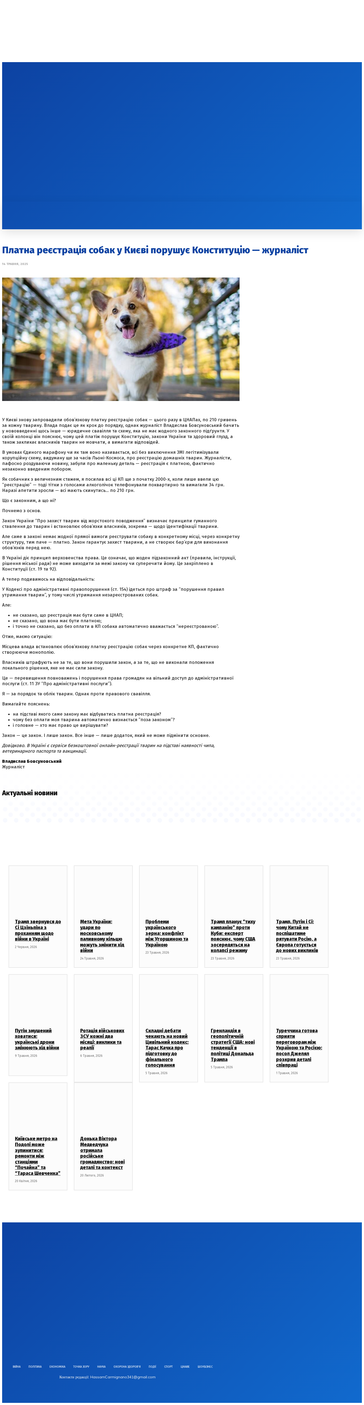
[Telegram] (57, 132)
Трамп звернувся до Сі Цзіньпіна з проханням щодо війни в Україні (38, 930)
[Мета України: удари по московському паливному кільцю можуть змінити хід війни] (103, 889)
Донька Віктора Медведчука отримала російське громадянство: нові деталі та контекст (102, 1153)
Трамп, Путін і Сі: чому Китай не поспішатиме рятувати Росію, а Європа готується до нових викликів (297, 936)
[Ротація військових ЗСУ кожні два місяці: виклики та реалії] (103, 998)
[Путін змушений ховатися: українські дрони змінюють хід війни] (38, 998)
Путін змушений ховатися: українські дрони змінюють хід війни (37, 1039)
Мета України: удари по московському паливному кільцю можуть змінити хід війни (102, 936)
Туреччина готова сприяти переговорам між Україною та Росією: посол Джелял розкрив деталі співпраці (299, 1048)
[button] (9, 207)
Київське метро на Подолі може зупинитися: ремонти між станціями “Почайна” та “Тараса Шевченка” (37, 1156)
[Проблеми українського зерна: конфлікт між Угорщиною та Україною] (168, 889)
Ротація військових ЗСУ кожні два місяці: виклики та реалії (102, 1039)
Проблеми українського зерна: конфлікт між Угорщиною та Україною (166, 933)
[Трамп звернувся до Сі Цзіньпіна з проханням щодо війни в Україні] (38, 889)
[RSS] (48, 132)
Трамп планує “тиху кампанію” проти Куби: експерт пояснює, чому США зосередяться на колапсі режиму (233, 936)
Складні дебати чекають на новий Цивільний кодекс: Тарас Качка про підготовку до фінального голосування (167, 1048)
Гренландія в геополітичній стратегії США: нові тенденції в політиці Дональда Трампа (233, 1045)
